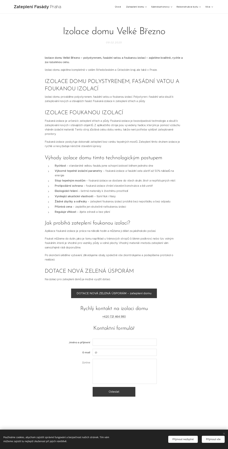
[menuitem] (119, 7)
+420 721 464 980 (114, 316)
